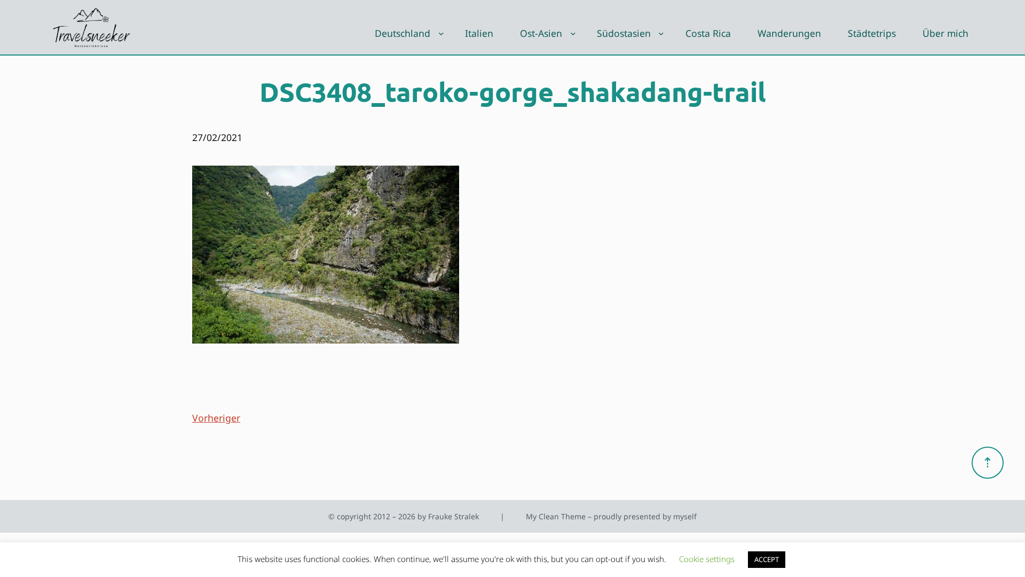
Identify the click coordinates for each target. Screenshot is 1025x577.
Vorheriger (216, 417)
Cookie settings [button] (707, 558)
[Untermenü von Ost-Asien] (573, 33)
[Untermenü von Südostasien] (661, 33)
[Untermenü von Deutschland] (441, 33)
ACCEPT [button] (766, 559)
